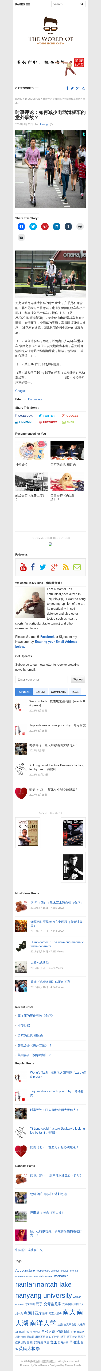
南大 (69, 1312)
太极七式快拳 (40, 962)
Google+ (21, 391)
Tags (74, 691)
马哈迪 (74, 1342)
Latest (41, 691)
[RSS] (83, 88)
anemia (74, 1270)
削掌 (45, 1313)
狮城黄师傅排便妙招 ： (43, 1361)
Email (71, 422)
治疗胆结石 (27, 1336)
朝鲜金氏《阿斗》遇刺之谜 (48, 1194)
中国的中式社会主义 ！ (31, 1250)
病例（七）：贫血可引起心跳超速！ (54, 1147)
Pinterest (50, 422)
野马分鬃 (63, 1342)
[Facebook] (67, 88)
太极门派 (24, 1331)
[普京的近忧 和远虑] (67, 452)
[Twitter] (72, 88)
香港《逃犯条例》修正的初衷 (50, 982)
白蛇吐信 (54, 1336)
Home (18, 99)
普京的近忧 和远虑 (31, 1035)
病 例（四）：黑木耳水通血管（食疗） (57, 902)
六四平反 (79, 1304)
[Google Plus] (57, 568)
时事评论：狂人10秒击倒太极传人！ (54, 1110)
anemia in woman (43, 1276)
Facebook (25, 415)
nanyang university (43, 1295)
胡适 (46, 1342)
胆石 (63, 1336)
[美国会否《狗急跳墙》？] (67, 483)
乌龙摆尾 (29, 1304)
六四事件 (67, 1304)
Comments (58, 691)
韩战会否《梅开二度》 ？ (35, 1045)
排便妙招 (24, 1025)
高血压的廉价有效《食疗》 (36, 1015)
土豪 (60, 1324)
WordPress (41, 1365)
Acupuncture (25, 1270)
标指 (17, 1336)
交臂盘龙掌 (52, 1304)
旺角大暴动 (77, 1331)
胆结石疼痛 (36, 1342)
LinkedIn (25, 422)
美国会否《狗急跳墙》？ (34, 1055)
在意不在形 (70, 1324)
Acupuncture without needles (52, 1270)
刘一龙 (19, 1313)
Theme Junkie (73, 1365)
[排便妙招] (31, 452)
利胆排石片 (33, 1313)
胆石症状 (71, 1336)
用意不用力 (41, 1336)
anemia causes (24, 1276)
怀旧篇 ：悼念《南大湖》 (47, 1212)
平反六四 (35, 1331)
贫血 (53, 1342)
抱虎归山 (63, 1331)
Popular (24, 691)
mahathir (61, 1276)
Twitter (48, 415)
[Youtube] (25, 568)
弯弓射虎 (48, 1331)
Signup (77, 679)
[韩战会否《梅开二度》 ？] (31, 483)
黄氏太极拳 (29, 1348)
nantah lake (54, 1284)
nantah (25, 1284)
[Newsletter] (79, 568)
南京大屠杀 (55, 1313)
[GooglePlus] (78, 88)
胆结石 (25, 1342)
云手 (39, 1304)
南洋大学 (43, 1323)
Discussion (32, 99)
